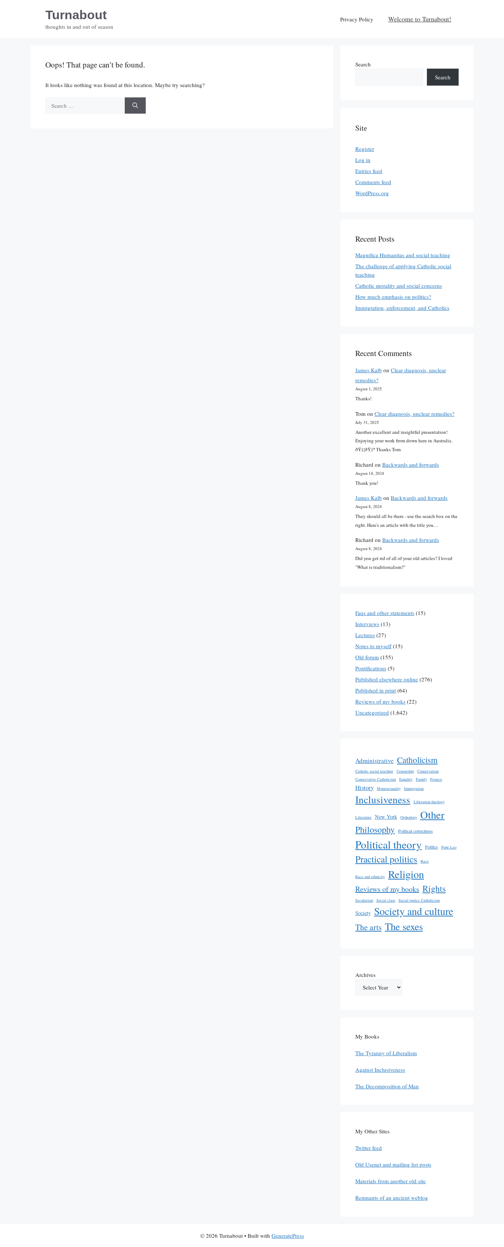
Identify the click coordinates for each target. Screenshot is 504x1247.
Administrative (374, 760)
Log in (362, 159)
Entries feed (368, 171)
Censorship (405, 771)
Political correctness (415, 831)
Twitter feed (368, 1147)
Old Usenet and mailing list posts (393, 1164)
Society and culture (413, 911)
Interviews (367, 624)
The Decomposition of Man (387, 1086)
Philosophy (375, 829)
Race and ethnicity (370, 876)
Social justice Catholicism (419, 900)
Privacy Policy (356, 19)
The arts (368, 927)
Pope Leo (448, 847)
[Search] (135, 105)
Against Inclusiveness (380, 1069)
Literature (363, 817)
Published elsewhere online (386, 679)
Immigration (414, 788)
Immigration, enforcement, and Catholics (402, 307)
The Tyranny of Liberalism (386, 1053)
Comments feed (373, 182)
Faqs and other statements (384, 612)
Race (425, 861)
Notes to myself (373, 646)
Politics (431, 847)
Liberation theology (429, 801)
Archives (365, 974)
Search (363, 64)
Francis (436, 779)
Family (421, 779)
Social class (385, 900)
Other (432, 815)
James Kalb (368, 370)
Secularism (364, 900)
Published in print (375, 690)
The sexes (404, 926)
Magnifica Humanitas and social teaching (402, 255)
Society (363, 912)
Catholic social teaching (374, 771)
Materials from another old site (390, 1181)
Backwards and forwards (410, 464)
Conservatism (428, 771)
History (364, 787)
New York (386, 816)
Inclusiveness (382, 799)
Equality (405, 779)
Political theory (388, 844)
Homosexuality (389, 788)
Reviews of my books (380, 701)
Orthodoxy (408, 817)
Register (364, 148)
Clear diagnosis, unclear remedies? (414, 413)
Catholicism (417, 759)
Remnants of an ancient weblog (391, 1197)
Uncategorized (372, 712)
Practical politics (386, 859)
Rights (434, 888)
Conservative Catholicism (375, 779)
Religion (406, 874)
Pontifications (370, 668)
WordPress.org (372, 193)
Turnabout (76, 15)
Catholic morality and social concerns (398, 285)
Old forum (367, 657)
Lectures (365, 635)
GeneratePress (288, 1235)
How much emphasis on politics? (393, 296)
